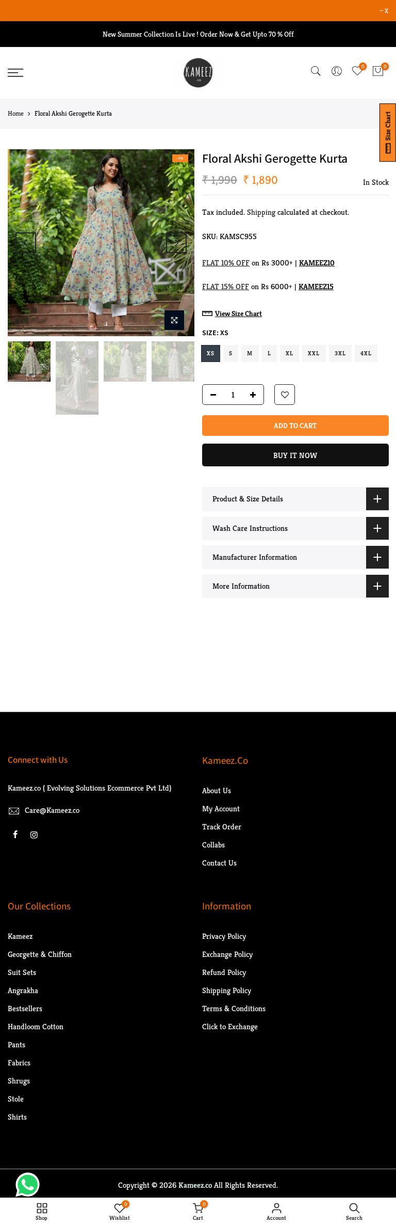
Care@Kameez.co (52, 810)
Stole (16, 1099)
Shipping (261, 212)
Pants (16, 1044)
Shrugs (19, 1081)
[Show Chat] (30, 1184)
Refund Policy (224, 972)
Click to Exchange (230, 1026)
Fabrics (19, 1062)
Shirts (17, 1117)
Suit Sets (22, 972)
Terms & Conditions (234, 1008)
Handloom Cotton (35, 1026)
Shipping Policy (226, 990)
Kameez (20, 936)
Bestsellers (25, 1008)
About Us (216, 790)
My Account (221, 808)
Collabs (213, 845)
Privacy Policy (224, 936)
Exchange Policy (227, 954)
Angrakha (23, 990)
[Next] (176, 242)
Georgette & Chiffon (40, 954)
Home (16, 113)
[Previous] (25, 242)
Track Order (221, 826)
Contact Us (219, 863)
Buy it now (295, 456)
